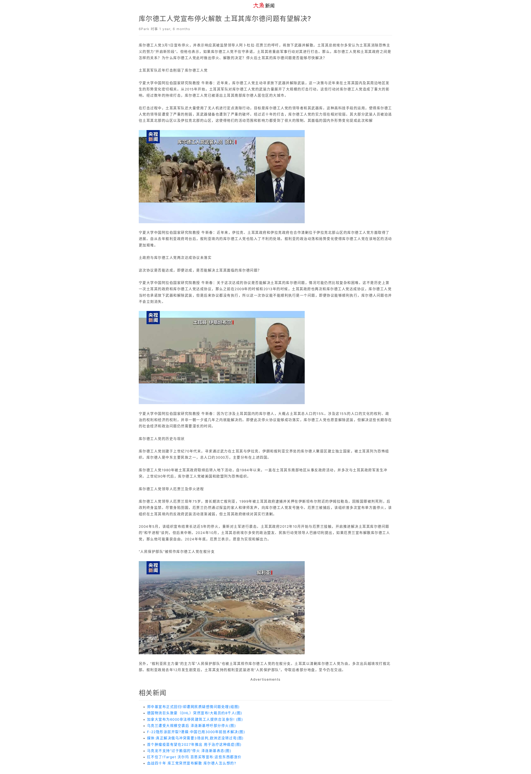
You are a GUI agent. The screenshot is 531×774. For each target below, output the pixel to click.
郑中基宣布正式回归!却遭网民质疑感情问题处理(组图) (193, 707)
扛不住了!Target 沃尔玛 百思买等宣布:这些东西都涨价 (194, 757)
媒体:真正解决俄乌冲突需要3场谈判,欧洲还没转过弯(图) (195, 738)
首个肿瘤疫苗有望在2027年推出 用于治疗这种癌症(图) (194, 744)
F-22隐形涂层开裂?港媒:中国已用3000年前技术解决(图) (196, 732)
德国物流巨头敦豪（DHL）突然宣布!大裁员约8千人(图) (194, 713)
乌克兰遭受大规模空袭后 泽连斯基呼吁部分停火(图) (191, 726)
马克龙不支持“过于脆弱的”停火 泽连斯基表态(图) (189, 751)
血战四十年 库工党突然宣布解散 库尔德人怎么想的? (191, 763)
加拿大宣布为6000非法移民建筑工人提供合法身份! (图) (195, 719)
